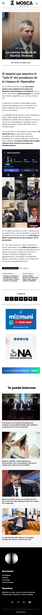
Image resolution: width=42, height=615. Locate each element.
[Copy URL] (7, 299)
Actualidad (21, 48)
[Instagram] (12, 602)
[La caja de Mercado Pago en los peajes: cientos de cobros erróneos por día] (21, 521)
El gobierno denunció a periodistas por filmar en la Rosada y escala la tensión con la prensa (11, 278)
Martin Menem (24, 268)
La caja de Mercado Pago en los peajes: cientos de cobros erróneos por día (18, 538)
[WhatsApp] (26, 299)
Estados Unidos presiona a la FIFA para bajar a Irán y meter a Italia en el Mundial (30, 278)
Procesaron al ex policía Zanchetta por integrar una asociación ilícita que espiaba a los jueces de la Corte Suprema (20, 425)
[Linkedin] (21, 299)
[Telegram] (30, 299)
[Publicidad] (21, 319)
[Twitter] (16, 299)
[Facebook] (12, 299)
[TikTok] (18, 602)
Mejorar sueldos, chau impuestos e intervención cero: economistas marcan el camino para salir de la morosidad (19, 463)
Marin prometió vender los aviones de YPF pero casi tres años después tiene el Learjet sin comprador (20, 501)
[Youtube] (29, 602)
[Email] (35, 299)
